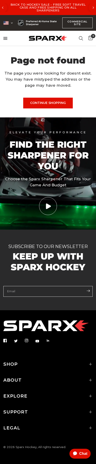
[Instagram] (30, 340)
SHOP (10, 364)
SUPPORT (15, 412)
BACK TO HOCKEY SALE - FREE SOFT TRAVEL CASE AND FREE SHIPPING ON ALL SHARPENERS (48, 7)
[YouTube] (40, 341)
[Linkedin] (51, 340)
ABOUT (12, 380)
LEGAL (11, 428)
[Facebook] (8, 340)
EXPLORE (15, 396)
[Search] (81, 38)
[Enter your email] (88, 291)
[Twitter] (19, 341)
